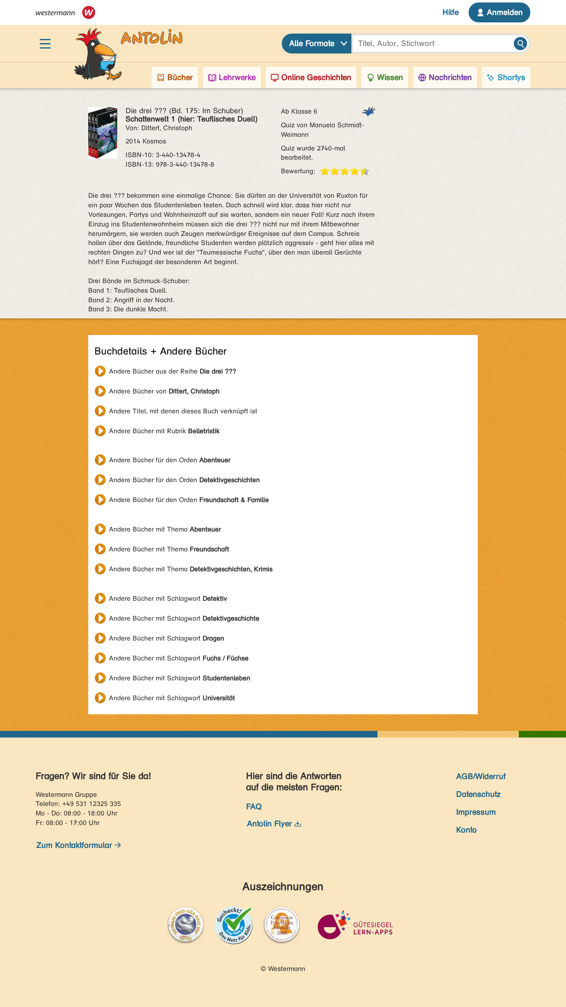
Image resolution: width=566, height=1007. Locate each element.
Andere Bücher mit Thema (165, 529)
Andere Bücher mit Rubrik (164, 431)
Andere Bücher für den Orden (169, 460)
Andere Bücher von (164, 391)
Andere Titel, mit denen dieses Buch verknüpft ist (183, 411)
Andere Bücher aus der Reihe (172, 371)
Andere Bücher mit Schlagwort (168, 598)
